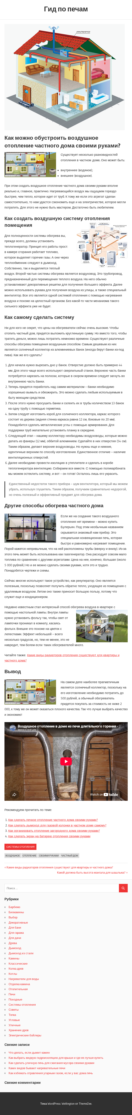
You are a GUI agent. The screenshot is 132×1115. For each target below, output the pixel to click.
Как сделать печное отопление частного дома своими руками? (53, 820)
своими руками (49, 855)
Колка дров (16, 968)
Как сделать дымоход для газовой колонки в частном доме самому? (57, 825)
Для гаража (16, 932)
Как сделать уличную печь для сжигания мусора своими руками (51, 1063)
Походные (15, 999)
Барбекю (14, 907)
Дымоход (15, 948)
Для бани (15, 927)
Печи (12, 994)
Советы (14, 1009)
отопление (29, 855)
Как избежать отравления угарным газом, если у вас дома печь (51, 1073)
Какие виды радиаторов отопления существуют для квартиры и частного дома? (60, 867)
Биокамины (16, 912)
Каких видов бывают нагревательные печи (37, 1068)
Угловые (14, 1020)
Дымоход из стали (21, 953)
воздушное (13, 855)
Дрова (13, 943)
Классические (18, 963)
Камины (14, 958)
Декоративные (18, 922)
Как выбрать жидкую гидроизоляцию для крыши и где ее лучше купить (56, 1057)
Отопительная (18, 989)
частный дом (69, 855)
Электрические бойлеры (25, 1035)
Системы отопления (20, 846)
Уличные (14, 1025)
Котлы (13, 973)
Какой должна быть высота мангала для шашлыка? (91, 872)
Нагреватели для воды (24, 979)
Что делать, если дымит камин (29, 1052)
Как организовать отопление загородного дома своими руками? (54, 831)
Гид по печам (66, 9)
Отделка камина (19, 984)
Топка (12, 1015)
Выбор (13, 917)
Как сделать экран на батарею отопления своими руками (49, 836)
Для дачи (15, 938)
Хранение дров (19, 1030)
